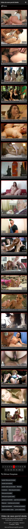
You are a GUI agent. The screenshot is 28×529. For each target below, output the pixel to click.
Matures (4, 503)
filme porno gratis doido (8, 496)
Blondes (19, 486)
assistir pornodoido (7, 483)
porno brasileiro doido (8, 509)
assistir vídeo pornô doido (8, 486)
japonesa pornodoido (19, 500)
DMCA (17, 524)
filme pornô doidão (7, 493)
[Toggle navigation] (25, 2)
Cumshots (4, 490)
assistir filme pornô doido (8, 480)
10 (24, 466)
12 (8, 470)
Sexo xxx (7, 527)
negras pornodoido (7, 506)
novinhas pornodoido (19, 506)
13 (11, 470)
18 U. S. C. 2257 (8, 523)
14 (13, 470)
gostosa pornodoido (7, 500)
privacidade (16, 523)
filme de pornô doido (14, 490)
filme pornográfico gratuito (16, 527)
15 (16, 470)
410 (19, 470)
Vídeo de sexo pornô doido (10, 2)
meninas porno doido (13, 503)
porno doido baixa (20, 509)
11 (5, 470)
